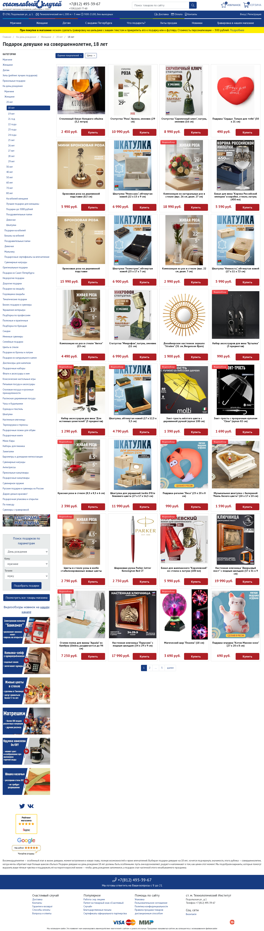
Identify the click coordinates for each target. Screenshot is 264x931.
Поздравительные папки (19, 214)
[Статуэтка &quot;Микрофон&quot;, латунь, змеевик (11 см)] (133, 315)
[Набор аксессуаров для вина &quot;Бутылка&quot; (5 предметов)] (236, 315)
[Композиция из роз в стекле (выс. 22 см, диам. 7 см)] (184, 240)
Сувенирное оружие (13, 483)
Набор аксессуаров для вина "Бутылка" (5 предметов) (235, 345)
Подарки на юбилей (15, 230)
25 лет (11, 140)
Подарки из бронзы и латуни (18, 352)
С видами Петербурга (98, 23)
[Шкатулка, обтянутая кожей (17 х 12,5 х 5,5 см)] (133, 390)
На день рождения (26, 36)
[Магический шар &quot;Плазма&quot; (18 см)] (184, 614)
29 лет (11, 161)
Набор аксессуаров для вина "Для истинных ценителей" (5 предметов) (81, 420)
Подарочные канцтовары (16, 477)
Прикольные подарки (14, 80)
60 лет (9, 182)
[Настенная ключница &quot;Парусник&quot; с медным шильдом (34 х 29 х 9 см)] (133, 614)
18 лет (11, 107)
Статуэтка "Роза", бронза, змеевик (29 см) (132, 120)
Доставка (163, 14)
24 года (12, 134)
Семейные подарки (13, 341)
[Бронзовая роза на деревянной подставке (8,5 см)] (81, 165)
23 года (12, 129)
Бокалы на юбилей (14, 235)
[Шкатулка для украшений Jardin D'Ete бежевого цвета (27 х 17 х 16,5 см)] (133, 465)
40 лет (9, 172)
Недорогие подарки (13, 278)
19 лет (11, 113)
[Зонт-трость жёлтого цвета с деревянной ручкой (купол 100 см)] (184, 390)
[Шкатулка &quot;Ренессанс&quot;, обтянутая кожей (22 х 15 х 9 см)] (133, 165)
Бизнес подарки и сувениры (17, 304)
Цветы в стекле (10, 347)
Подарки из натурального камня (20, 357)
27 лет (11, 150)
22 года (12, 124)
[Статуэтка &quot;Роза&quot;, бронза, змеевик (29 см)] (133, 90)
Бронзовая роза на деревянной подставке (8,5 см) (81, 195)
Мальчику (9, 251)
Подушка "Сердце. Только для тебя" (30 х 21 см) (235, 120)
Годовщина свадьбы (14, 294)
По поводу (8, 504)
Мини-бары (9, 440)
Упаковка (139, 899)
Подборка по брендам (15, 325)
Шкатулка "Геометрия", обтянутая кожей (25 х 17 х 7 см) (133, 270)
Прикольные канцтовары (16, 472)
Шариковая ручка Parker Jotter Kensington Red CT (132, 569)
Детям (66, 23)
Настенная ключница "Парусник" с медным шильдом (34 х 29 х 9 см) (132, 644)
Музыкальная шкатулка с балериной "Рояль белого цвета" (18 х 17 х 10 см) (235, 494)
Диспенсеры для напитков (17, 363)
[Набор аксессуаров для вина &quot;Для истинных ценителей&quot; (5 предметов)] (81, 390)
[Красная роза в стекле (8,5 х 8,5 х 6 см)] (81, 465)
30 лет (9, 166)
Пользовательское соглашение (151, 902)
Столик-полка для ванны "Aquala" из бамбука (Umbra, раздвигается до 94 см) (81, 645)
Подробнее (237, 30)
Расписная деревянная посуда (19, 398)
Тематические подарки (15, 299)
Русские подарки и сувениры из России (23, 488)
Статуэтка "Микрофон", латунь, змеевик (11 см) (132, 345)
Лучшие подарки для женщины (22, 203)
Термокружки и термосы (15, 424)
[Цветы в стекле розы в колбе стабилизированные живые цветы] (81, 540)
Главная (7, 36)
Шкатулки (11, 225)
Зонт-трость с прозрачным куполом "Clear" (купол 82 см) (235, 420)
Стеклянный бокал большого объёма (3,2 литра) (81, 120)
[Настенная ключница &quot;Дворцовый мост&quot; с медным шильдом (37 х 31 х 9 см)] (236, 540)
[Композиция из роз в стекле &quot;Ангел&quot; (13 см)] (81, 315)
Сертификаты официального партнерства (105, 913)
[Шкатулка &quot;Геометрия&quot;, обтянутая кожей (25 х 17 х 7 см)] (133, 240)
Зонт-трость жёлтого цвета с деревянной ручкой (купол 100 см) (184, 420)
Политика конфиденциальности (151, 906)
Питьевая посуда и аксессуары (19, 384)
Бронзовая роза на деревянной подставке (81, 270)
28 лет (11, 156)
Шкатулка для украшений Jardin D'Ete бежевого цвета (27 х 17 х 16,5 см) (132, 494)
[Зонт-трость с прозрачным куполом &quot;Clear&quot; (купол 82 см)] (236, 390)
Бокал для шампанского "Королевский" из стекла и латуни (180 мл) (184, 569)
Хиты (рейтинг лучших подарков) (20, 75)
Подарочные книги (13, 435)
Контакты (192, 14)
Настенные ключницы (14, 419)
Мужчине (15, 23)
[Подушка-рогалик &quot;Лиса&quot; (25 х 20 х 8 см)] (184, 465)
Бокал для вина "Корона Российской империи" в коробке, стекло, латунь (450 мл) (235, 196)
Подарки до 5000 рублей (19, 209)
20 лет (59, 36)
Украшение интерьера (14, 309)
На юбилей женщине (17, 198)
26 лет (11, 145)
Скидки (6, 331)
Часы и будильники (13, 403)
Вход (243, 14)
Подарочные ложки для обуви (19, 430)
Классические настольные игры (19, 379)
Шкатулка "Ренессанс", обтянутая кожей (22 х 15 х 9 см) (132, 195)
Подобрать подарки (26, 585)
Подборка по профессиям (16, 315)
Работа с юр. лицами (94, 899)
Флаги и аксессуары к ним (16, 373)
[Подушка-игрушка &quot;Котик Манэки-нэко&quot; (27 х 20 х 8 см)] (236, 614)
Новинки (197, 23)
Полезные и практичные (15, 320)
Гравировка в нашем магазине (235, 23)
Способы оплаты (41, 909)
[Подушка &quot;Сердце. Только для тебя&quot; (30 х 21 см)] (236, 90)
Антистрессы (9, 467)
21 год (11, 118)
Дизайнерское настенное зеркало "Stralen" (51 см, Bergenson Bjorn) (184, 345)
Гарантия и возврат (42, 906)
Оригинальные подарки (15, 267)
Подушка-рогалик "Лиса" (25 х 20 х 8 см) (184, 494)
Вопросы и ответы (42, 913)
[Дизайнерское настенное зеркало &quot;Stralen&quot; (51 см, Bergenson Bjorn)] (184, 315)
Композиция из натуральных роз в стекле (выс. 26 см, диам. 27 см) (184, 195)
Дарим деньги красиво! (15, 493)
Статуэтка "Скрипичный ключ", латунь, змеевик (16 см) (184, 120)
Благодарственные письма (97, 909)
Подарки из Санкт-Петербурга (18, 272)
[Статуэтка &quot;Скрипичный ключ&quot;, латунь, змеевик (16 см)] (184, 90)
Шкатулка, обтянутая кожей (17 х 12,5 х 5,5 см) (132, 420)
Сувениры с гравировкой (16, 509)
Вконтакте (191, 914)
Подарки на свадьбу (13, 288)
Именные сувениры (13, 336)
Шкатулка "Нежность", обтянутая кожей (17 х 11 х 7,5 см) (235, 270)
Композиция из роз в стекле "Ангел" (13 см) (81, 345)
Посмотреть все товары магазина (26, 597)
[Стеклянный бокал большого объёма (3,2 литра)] (81, 90)
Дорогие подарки (12, 283)
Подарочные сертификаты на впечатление (26, 256)
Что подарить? (136, 23)
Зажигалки (8, 451)
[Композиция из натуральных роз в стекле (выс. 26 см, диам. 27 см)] (184, 165)
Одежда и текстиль (13, 409)
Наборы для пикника (14, 446)
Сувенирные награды (15, 262)
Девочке (11, 219)
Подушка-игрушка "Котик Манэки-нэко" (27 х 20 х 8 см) (235, 644)
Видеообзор (168, 142)
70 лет (9, 188)
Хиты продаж (168, 23)
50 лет (9, 177)
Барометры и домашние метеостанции (23, 456)
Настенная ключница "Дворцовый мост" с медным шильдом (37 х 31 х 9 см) (235, 570)
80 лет (9, 193)
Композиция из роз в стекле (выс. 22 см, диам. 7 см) (184, 270)
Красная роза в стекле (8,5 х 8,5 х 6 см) (81, 493)
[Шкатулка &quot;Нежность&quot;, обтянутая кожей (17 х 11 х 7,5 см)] (236, 240)
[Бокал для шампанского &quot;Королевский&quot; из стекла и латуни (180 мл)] (184, 539)
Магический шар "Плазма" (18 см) (184, 642)
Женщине (42, 23)
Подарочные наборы (14, 368)
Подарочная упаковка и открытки (20, 499)
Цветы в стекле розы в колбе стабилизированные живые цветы (81, 569)
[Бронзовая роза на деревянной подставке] (81, 240)
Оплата (178, 14)
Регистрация (254, 14)
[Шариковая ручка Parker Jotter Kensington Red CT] (133, 539)
